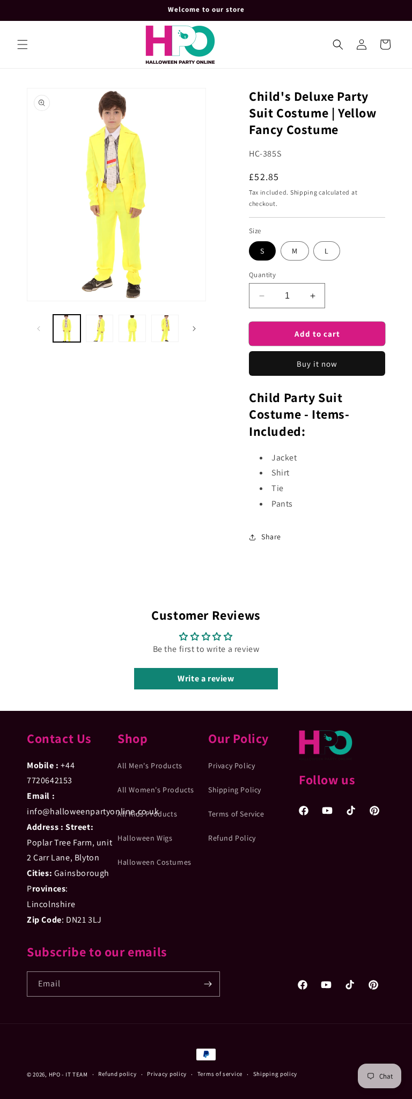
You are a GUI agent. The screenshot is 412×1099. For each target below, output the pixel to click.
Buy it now (317, 364)
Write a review (206, 678)
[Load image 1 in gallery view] (66, 328)
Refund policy (117, 1074)
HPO (55, 1074)
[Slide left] (38, 328)
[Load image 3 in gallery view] (132, 328)
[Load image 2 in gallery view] (99, 328)
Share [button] (271, 536)
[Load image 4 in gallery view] (165, 328)
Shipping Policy (234, 789)
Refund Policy (232, 838)
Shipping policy (275, 1074)
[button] (22, 44)
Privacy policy (167, 1074)
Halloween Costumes (154, 862)
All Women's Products (155, 789)
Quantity (262, 274)
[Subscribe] (207, 984)
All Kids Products (147, 814)
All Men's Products (149, 765)
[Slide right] (194, 328)
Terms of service (219, 1074)
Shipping (304, 192)
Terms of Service (236, 814)
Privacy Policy (231, 765)
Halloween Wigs (144, 838)
